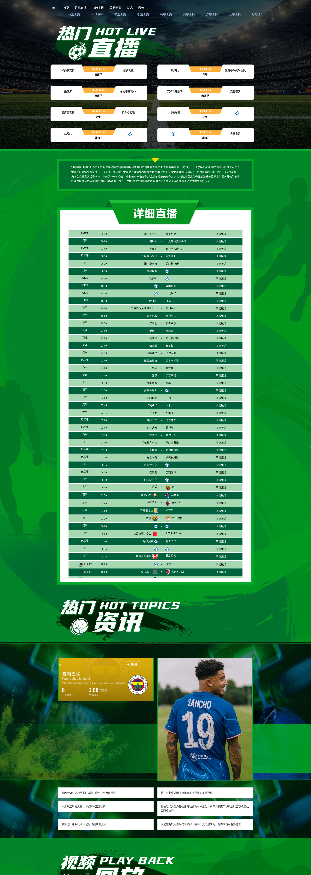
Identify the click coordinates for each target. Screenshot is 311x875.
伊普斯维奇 (177, 380)
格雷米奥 (146, 466)
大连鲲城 (146, 318)
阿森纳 (175, 521)
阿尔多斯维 (177, 450)
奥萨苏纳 (146, 505)
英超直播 (74, 14)
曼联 (154, 380)
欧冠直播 (143, 14)
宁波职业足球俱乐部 (142, 311)
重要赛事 (115, 7)
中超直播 (120, 14)
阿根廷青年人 (149, 450)
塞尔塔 (147, 443)
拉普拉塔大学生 (142, 544)
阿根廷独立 (144, 474)
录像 (141, 7)
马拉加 (169, 372)
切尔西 (147, 349)
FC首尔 (175, 303)
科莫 (173, 388)
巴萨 (148, 528)
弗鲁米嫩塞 (172, 365)
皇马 (148, 373)
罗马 (174, 497)
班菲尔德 (152, 403)
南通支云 (176, 318)
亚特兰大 (152, 512)
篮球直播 (98, 7)
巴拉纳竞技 (150, 365)
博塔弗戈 (171, 427)
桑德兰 (153, 333)
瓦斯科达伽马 (143, 256)
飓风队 (153, 241)
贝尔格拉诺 (177, 264)
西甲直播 (189, 14)
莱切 (148, 497)
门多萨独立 (144, 489)
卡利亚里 (147, 412)
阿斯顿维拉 (146, 521)
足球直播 (80, 7)
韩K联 (88, 279)
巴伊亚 (147, 482)
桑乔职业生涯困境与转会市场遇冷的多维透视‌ (187, 792)
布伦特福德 (177, 342)
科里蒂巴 (176, 551)
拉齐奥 (153, 419)
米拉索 (148, 458)
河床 (174, 404)
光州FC (147, 303)
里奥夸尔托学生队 (176, 241)
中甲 (88, 310)
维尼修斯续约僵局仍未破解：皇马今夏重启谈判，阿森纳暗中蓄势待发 (201, 824)
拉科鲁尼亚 (144, 396)
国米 (168, 411)
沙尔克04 (171, 356)
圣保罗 (153, 249)
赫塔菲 (175, 505)
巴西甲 (87, 233)
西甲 (88, 373)
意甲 (87, 388)
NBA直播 (97, 14)
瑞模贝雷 (148, 551)
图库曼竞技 (144, 264)
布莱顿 (169, 349)
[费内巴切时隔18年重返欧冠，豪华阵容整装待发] (106, 679)
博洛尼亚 (176, 513)
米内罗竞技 (144, 233)
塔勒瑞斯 (152, 272)
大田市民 (171, 287)
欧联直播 (258, 14)
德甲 (85, 357)
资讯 (130, 7)
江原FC (147, 279)
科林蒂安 (146, 435)
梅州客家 (171, 311)
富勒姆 (175, 334)
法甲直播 (212, 14)
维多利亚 (171, 233)
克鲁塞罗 (171, 256)
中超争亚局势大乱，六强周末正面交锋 (84, 806)
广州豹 (153, 325)
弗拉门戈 (147, 427)
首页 (66, 7)
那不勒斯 (146, 388)
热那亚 (175, 419)
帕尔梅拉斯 (177, 458)
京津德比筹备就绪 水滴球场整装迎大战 (84, 824)
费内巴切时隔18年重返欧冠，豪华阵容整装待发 (89, 792)
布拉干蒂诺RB (174, 249)
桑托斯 (175, 435)
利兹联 (153, 341)
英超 (85, 333)
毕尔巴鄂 (171, 442)
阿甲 (85, 240)
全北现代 (171, 295)
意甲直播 (235, 14)
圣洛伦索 (176, 567)
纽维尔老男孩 (179, 544)
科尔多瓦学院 (143, 567)
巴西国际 (176, 482)
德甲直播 (166, 14)
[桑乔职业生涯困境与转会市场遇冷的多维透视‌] (205, 719)
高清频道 (221, 234)
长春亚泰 (176, 326)
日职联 (87, 574)
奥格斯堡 (146, 357)
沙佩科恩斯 (172, 465)
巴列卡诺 (176, 528)
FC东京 (170, 574)
